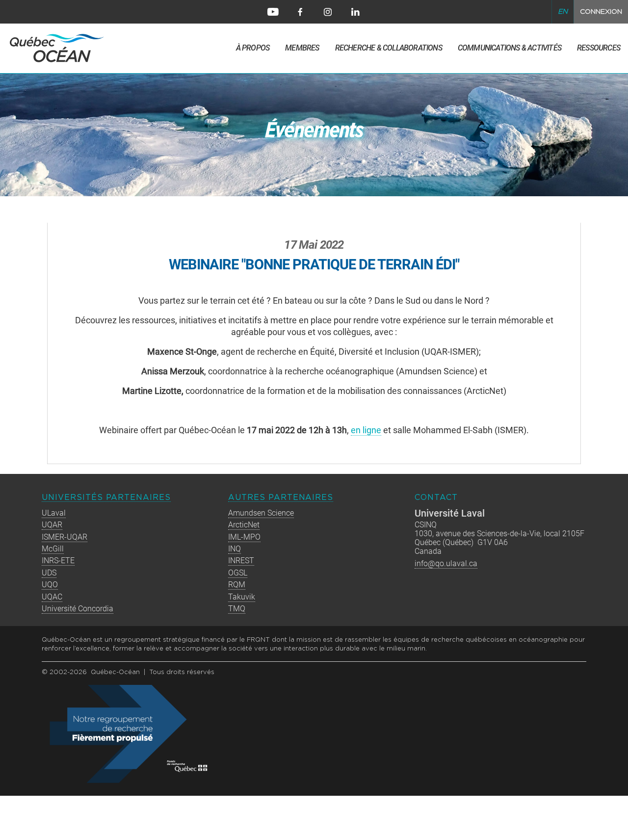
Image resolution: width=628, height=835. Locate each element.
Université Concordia (77, 608)
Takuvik (241, 596)
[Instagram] (328, 12)
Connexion (601, 12)
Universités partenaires (106, 497)
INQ (234, 548)
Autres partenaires (280, 497)
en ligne (366, 430)
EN (563, 12)
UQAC (52, 596)
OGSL (237, 572)
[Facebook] (300, 12)
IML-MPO (244, 537)
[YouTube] (273, 12)
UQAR (52, 524)
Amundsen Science (261, 513)
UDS (49, 572)
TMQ (236, 608)
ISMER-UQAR (64, 537)
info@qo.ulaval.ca (446, 563)
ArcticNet (244, 524)
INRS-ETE (58, 560)
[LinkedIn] (355, 12)
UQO (50, 584)
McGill (53, 548)
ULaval (54, 513)
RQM (236, 584)
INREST (241, 560)
